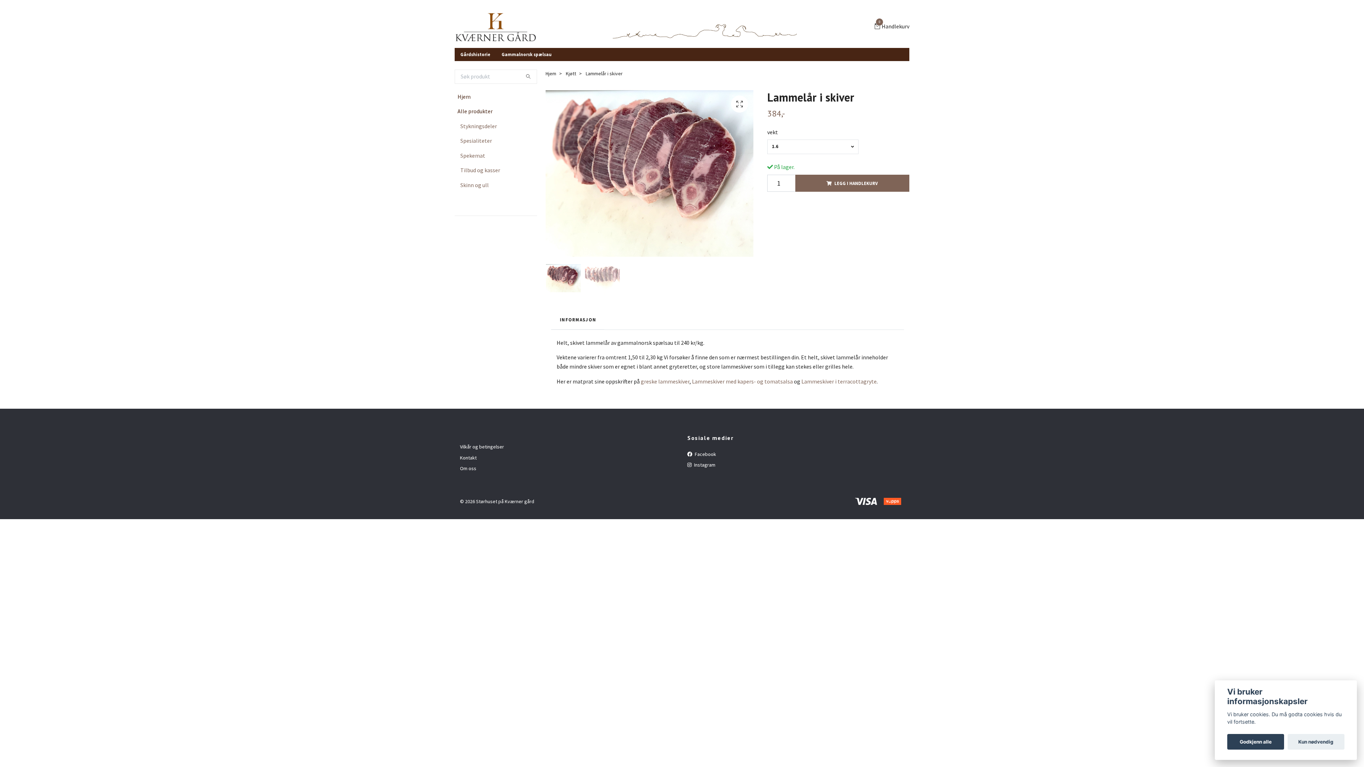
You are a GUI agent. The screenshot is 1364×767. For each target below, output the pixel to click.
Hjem (464, 96)
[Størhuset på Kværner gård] (495, 27)
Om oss (468, 468)
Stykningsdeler (478, 126)
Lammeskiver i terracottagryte (839, 381)
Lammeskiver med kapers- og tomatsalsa (742, 381)
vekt (772, 132)
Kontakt (468, 458)
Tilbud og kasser (480, 170)
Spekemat (472, 155)
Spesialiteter (476, 140)
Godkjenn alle (1256, 742)
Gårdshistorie (475, 54)
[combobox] (813, 147)
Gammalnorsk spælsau (527, 54)
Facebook (705, 454)
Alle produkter (475, 111)
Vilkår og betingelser (482, 447)
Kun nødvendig (1315, 742)
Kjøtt (571, 73)
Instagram (704, 465)
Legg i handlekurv (856, 183)
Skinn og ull (474, 185)
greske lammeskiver (665, 381)
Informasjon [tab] (578, 319)
